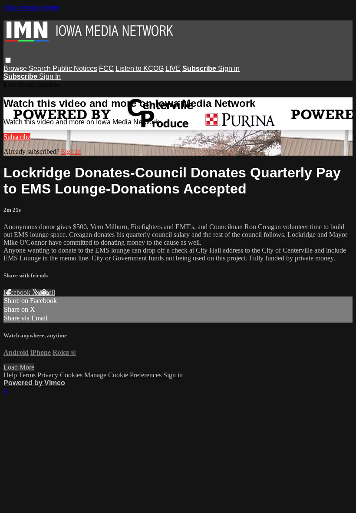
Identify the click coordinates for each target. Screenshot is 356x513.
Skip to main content (31, 7)
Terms (28, 375)
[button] (8, 60)
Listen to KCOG (139, 68)
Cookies (72, 375)
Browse (16, 68)
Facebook (17, 292)
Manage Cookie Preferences (123, 375)
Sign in (229, 68)
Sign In (50, 76)
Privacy (48, 375)
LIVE (173, 68)
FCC (106, 68)
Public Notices (75, 68)
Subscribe (16, 136)
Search (41, 68)
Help (11, 375)
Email (47, 292)
